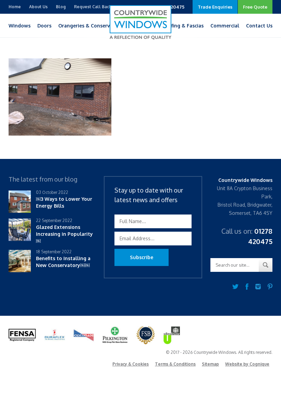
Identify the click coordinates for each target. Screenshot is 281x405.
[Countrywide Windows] (140, 22)
